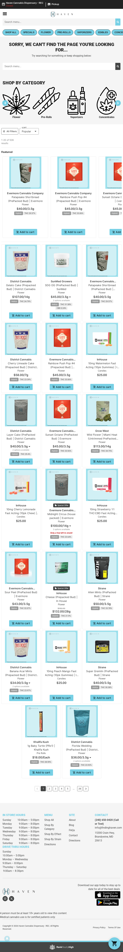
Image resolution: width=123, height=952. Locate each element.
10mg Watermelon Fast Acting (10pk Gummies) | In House (102, 367)
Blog (71, 825)
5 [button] (67, 788)
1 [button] (43, 788)
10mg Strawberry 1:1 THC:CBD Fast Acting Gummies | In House (102, 513)
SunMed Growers (61, 281)
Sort (24, 128)
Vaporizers (76, 117)
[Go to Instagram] (5, 898)
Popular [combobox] (26, 131)
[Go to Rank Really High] (61, 947)
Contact (73, 835)
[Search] (117, 22)
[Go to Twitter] (11, 898)
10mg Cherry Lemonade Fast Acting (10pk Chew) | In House (21, 513)
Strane (102, 588)
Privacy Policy (99, 927)
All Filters (12, 131)
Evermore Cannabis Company (25, 193)
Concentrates (106, 117)
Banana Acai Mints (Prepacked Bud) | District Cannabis (21, 675)
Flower (16, 117)
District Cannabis (21, 281)
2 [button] (49, 788)
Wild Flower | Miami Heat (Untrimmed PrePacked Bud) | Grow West (102, 438)
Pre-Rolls (46, 117)
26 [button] (79, 788)
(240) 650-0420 (104, 819)
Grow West (102, 430)
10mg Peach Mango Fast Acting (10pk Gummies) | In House (61, 675)
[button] (31, 4)
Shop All (49, 819)
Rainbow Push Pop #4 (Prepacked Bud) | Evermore (61, 367)
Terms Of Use (114, 927)
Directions (50, 844)
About (72, 819)
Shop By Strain (52, 839)
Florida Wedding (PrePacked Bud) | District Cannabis (82, 749)
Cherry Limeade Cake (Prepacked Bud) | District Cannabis (21, 367)
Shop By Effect (52, 834)
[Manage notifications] (7, 938)
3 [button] (55, 788)
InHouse (102, 359)
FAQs (72, 830)
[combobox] (61, 297)
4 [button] (61, 788)
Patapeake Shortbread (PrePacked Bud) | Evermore (102, 289)
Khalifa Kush (41, 741)
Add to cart (27, 232)
